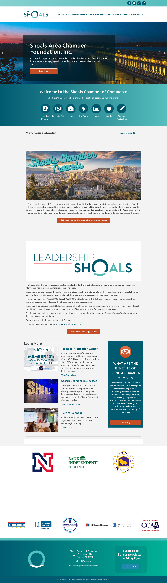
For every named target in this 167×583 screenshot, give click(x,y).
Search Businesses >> (70, 404)
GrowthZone (106, 579)
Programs (113, 14)
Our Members (97, 14)
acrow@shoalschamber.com (68, 324)
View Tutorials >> (68, 375)
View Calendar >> (68, 427)
